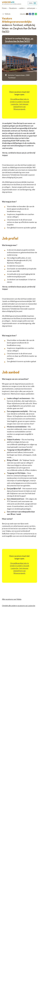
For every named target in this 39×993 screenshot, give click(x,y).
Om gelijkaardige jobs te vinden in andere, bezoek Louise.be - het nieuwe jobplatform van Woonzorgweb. (19, 104)
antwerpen (31, 8)
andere (22, 8)
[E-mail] (27, 14)
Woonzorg (8, 2)
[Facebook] (30, 14)
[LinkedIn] (33, 14)
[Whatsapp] (36, 14)
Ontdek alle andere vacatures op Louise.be (18, 606)
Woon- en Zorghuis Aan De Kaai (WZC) (19, 39)
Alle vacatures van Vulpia (11, 599)
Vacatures (13, 8)
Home (4, 8)
